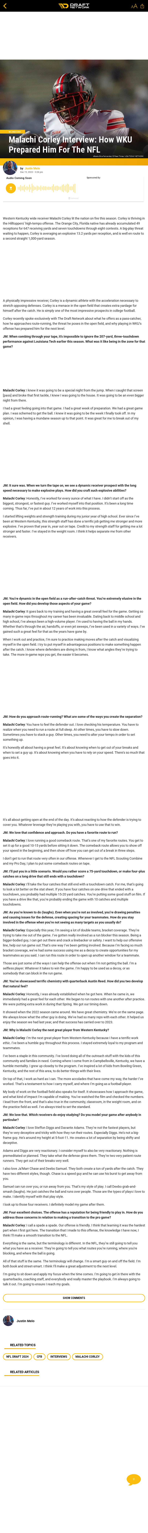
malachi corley (87, 1356)
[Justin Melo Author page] (10, 168)
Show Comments (74, 1298)
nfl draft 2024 (17, 1356)
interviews (58, 1356)
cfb (39, 1356)
